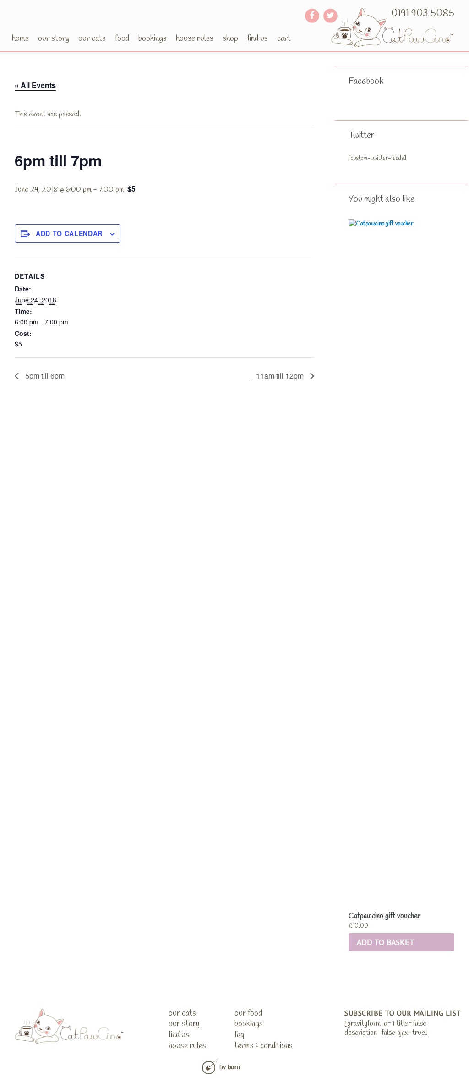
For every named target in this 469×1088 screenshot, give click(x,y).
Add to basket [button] (385, 942)
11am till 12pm (280, 375)
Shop (230, 38)
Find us (257, 38)
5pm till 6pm (44, 375)
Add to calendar (69, 233)
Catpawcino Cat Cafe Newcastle (392, 27)
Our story (53, 38)
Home (20, 38)
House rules (194, 38)
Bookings (152, 38)
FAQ (239, 1035)
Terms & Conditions (263, 1046)
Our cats (92, 38)
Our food (248, 1013)
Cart (284, 38)
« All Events (35, 85)
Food (122, 38)
